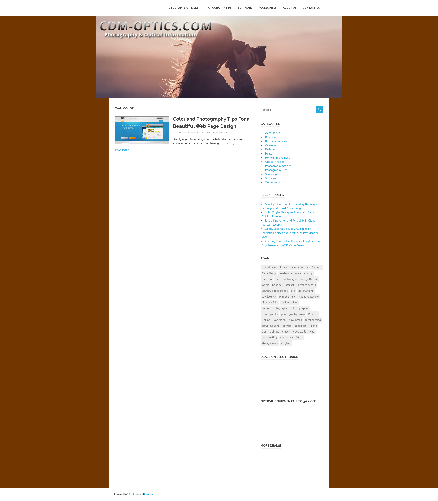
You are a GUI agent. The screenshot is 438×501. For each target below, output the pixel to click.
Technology (272, 182)
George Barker (308, 279)
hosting (277, 284)
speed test (301, 325)
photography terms (293, 314)
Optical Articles (274, 161)
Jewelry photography (275, 290)
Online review (289, 302)
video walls (299, 331)
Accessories (268, 7)
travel (285, 331)
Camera (316, 267)
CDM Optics (196, 132)
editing (308, 273)
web (311, 331)
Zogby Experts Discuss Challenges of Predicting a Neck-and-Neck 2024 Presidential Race (289, 233)
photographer (300, 308)
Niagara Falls (270, 302)
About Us (290, 7)
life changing (306, 290)
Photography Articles (181, 7)
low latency (269, 296)
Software (245, 7)
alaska (283, 267)
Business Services (276, 141)
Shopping (271, 174)
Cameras (270, 145)
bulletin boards (299, 267)
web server (286, 337)
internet (289, 284)
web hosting (269, 337)
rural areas (295, 319)
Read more (122, 150)
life (293, 290)
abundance (269, 267)
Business (270, 137)
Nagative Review (308, 296)
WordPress (133, 494)
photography (270, 314)
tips (264, 331)
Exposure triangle (286, 279)
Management (287, 296)
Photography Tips (218, 7)
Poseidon (149, 494)
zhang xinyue (270, 343)
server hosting (271, 325)
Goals (265, 284)
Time (314, 325)
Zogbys (285, 343)
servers (287, 325)
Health (269, 153)
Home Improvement (277, 157)
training (274, 331)
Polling (266, 319)
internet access (306, 284)
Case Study (269, 273)
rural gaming (313, 319)
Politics (312, 314)
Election (267, 279)
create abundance (290, 273)
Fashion (270, 149)
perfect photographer (275, 308)
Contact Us (311, 7)
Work (299, 337)
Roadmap (279, 319)
